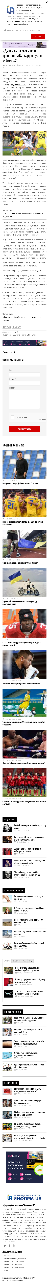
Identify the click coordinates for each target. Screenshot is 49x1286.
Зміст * (12, 388)
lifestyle (7, 961)
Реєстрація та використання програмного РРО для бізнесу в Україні (29, 1137)
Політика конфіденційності (15, 1259)
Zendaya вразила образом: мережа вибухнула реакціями (27, 850)
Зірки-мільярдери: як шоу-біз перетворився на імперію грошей (27, 873)
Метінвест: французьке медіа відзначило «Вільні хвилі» (26, 1054)
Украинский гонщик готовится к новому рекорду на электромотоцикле (21, 602)
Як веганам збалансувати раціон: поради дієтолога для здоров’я (27, 1125)
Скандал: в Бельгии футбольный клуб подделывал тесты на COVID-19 (24, 802)
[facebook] (9, 1246)
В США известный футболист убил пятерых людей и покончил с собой (21, 643)
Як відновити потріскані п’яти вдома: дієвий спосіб (29, 897)
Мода (30, 961)
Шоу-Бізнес (9, 820)
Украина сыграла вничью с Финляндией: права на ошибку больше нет (24, 723)
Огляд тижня (10, 1083)
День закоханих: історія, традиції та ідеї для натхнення (28, 1101)
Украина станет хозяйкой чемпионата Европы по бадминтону (23, 215)
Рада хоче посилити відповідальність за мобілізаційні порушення (29, 1019)
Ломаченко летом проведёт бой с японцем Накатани (21, 683)
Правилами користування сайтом (30, 13)
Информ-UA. (8, 100)
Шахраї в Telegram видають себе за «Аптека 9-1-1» (28, 1031)
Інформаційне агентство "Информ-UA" (18, 1278)
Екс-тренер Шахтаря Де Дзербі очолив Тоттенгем (20, 483)
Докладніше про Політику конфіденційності (22, 30)
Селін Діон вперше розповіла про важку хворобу (30, 826)
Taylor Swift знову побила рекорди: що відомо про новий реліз (29, 862)
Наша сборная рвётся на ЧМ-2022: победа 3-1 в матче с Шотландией (23, 523)
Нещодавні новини (13, 891)
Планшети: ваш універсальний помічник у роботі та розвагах (27, 969)
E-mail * (12, 379)
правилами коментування (17, 19)
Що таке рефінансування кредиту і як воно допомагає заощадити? (29, 1090)
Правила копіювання (13, 1265)
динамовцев (7, 258)
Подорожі (16, 961)
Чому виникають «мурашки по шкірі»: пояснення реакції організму (29, 1042)
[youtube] (13, 1246)
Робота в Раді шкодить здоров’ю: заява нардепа (30, 933)
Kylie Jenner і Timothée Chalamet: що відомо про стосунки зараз (29, 838)
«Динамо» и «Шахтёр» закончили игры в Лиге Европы (21, 318)
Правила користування (14, 1262)
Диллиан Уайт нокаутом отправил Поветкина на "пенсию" (24, 763)
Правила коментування (14, 1268)
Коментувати (24, 429)
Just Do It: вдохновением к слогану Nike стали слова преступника (29, 992)
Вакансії (7, 1256)
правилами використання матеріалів (22, 16)
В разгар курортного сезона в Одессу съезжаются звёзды (30, 980)
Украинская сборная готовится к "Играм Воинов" (20, 563)
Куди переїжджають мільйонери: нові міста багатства (29, 944)
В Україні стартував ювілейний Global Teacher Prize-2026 (29, 909)
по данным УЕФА (18, 85)
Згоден (38, 36)
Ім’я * (11, 370)
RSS (6, 1271)
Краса (24, 961)
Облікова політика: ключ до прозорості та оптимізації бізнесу (30, 1113)
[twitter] (5, 1246)
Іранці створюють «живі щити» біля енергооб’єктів (28, 921)
